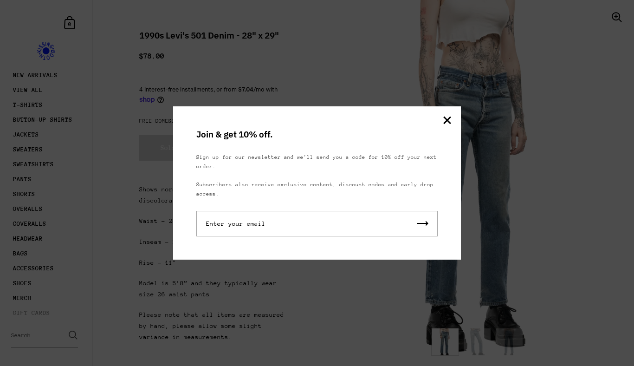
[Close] (447, 121)
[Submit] (422, 223)
